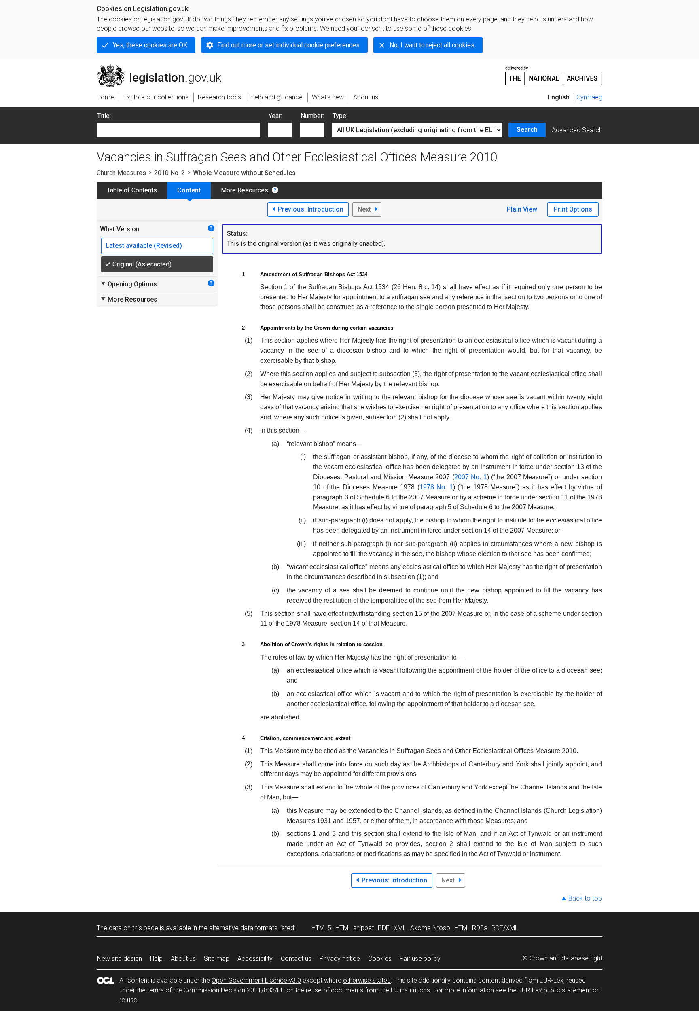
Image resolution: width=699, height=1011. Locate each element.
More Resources (244, 190)
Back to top (585, 898)
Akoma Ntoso (430, 928)
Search (527, 129)
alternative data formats (243, 928)
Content (189, 190)
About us (183, 958)
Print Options (573, 209)
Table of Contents (132, 190)
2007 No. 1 (470, 477)
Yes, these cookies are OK (150, 45)
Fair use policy (420, 958)
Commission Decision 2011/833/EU (234, 990)
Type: (340, 116)
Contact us (296, 958)
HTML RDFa (470, 928)
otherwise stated (367, 980)
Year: (275, 116)
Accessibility (255, 958)
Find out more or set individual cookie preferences (288, 45)
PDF (384, 928)
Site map (216, 958)
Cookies (380, 958)
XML (400, 928)
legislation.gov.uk (163, 67)
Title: (104, 116)
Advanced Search (577, 130)
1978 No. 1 (436, 487)
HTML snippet (354, 928)
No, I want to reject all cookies (432, 45)
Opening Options (128, 284)
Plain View (522, 209)
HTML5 (321, 928)
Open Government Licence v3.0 (256, 980)
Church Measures (121, 173)
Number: (312, 116)
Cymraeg (589, 97)
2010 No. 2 (169, 173)
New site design (119, 958)
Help (156, 958)
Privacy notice (340, 958)
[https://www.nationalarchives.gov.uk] (553, 72)
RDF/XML (504, 928)
